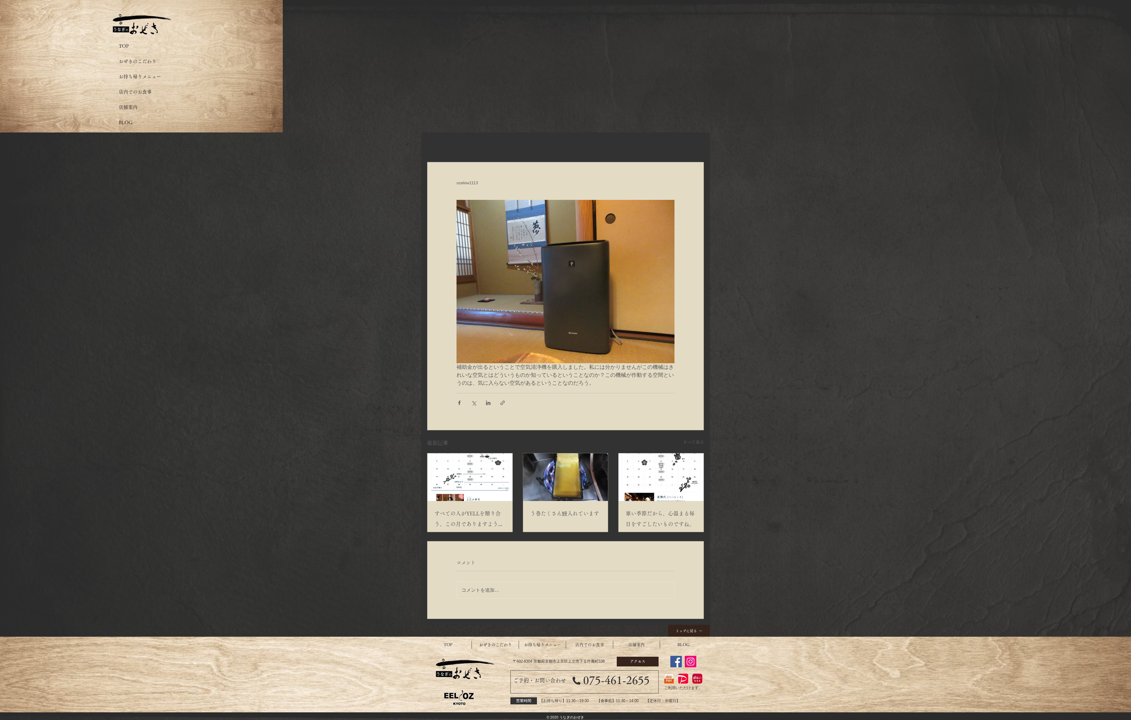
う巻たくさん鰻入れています (564, 513)
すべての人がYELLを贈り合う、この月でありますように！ (467, 520)
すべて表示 (693, 442)
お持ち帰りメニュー (140, 76)
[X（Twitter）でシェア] (474, 403)
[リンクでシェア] (502, 403)
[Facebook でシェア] (459, 403)
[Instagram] (690, 661)
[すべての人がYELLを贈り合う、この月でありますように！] (469, 477)
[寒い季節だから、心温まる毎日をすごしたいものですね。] (661, 477)
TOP (124, 46)
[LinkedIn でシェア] (488, 403)
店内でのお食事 (135, 91)
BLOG (126, 122)
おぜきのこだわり (137, 61)
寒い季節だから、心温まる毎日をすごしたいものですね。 (660, 519)
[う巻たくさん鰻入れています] (565, 477)
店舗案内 (128, 107)
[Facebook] (676, 661)
